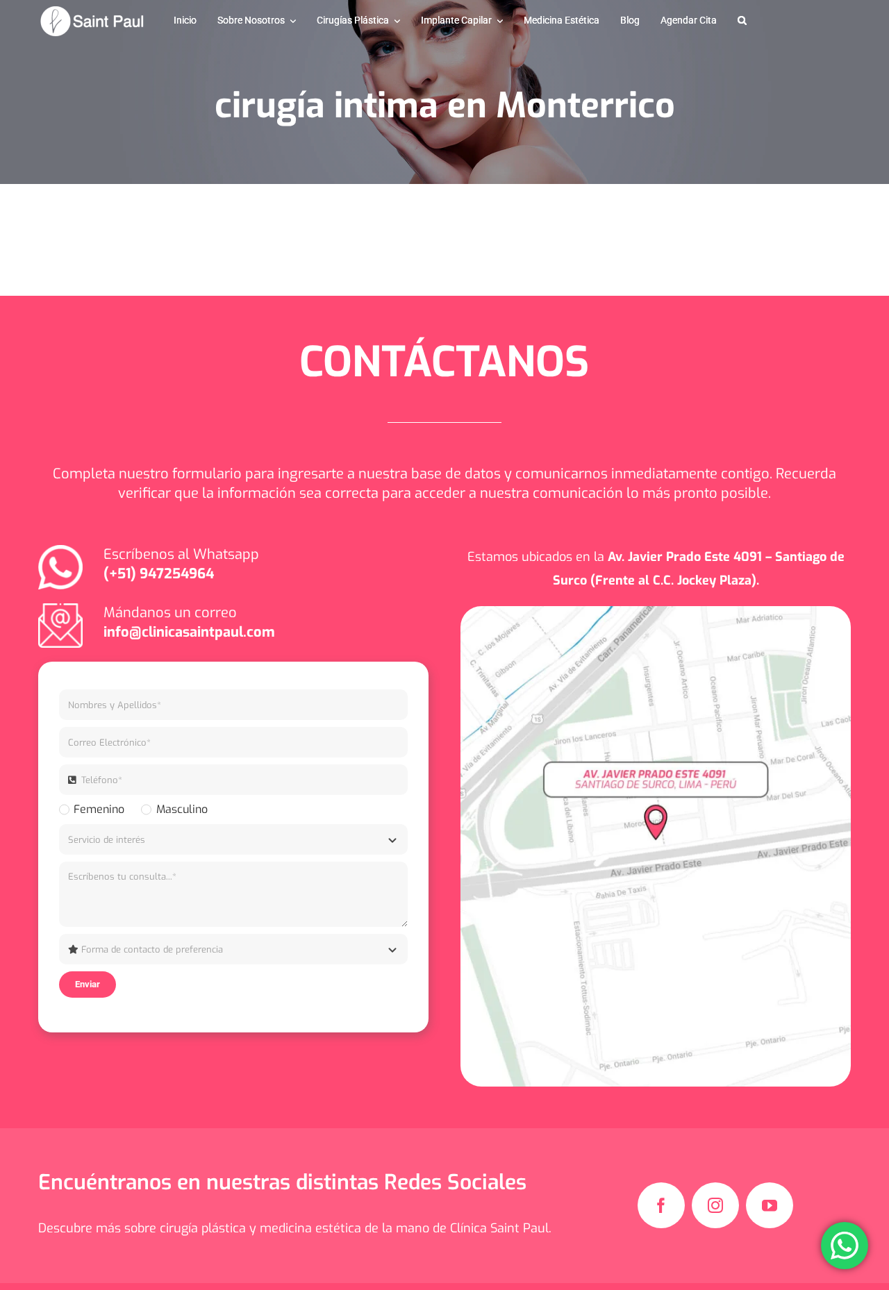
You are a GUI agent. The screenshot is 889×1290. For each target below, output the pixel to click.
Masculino (181, 809)
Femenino (99, 809)
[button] (742, 20)
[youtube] (769, 1205)
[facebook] (661, 1205)
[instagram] (715, 1205)
